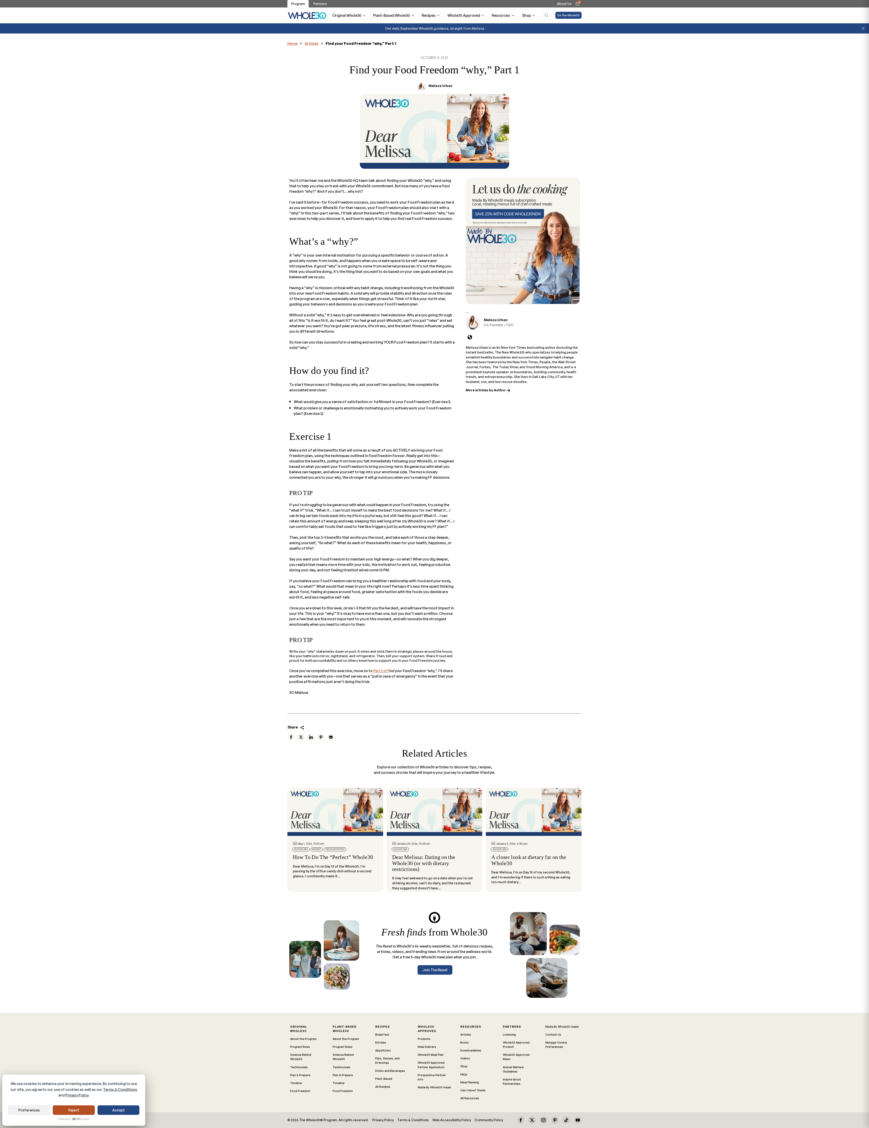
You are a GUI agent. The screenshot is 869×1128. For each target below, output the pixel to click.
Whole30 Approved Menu (516, 1057)
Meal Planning (469, 1082)
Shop (526, 15)
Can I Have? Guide (472, 1090)
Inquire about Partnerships (512, 1081)
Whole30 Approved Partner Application (431, 1065)
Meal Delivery (427, 1047)
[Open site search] (546, 15)
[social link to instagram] (543, 1120)
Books (464, 1042)
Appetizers (383, 1050)
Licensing (509, 1034)
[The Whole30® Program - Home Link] (307, 15)
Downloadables (470, 1050)
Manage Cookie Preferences (556, 1045)
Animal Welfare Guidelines (513, 1069)
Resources (501, 15)
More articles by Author (486, 390)
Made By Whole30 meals (434, 1087)
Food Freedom (300, 1091)
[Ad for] (523, 241)
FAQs (464, 1074)
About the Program (303, 1039)
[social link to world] (470, 337)
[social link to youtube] (578, 1120)
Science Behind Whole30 (300, 1057)
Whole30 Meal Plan (431, 1054)
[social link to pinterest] (555, 1120)
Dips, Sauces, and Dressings (387, 1060)
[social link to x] (532, 1120)
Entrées (380, 1042)
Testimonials (299, 1067)
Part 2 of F (381, 671)
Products (424, 1039)
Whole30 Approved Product (516, 1045)
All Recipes (382, 1086)
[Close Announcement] (863, 28)
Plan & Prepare (300, 1075)
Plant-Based (383, 1078)
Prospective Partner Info (432, 1077)
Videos (465, 1058)
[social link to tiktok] (566, 1120)
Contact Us (553, 1034)
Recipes (428, 15)
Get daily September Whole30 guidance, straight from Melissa (434, 28)
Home (292, 43)
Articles (311, 43)
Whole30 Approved (463, 15)
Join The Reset (435, 970)
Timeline (296, 1083)
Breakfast (382, 1034)
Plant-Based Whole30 (391, 15)
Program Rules (300, 1047)
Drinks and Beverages (390, 1071)
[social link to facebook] (521, 1120)
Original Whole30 (346, 15)
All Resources (469, 1098)
